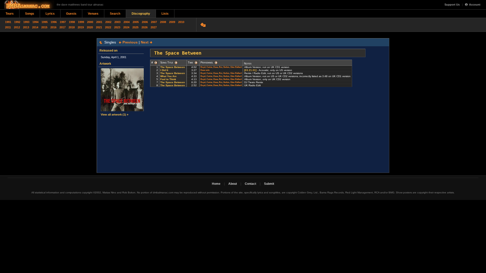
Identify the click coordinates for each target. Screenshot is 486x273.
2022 (108, 27)
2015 (44, 27)
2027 (154, 27)
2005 (136, 22)
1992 (17, 22)
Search (115, 13)
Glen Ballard (236, 67)
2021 (99, 27)
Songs (29, 13)
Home (216, 184)
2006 (145, 22)
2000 (90, 22)
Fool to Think (168, 79)
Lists (165, 13)
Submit (269, 184)
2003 (117, 22)
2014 (35, 27)
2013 (26, 27)
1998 (72, 22)
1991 (8, 22)
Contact (250, 184)
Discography (141, 13)
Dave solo (205, 70)
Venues (93, 13)
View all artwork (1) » (114, 114)
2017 (62, 27)
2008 (163, 22)
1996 (54, 22)
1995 (45, 22)
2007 (154, 22)
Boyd (203, 67)
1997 (63, 22)
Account (474, 4)
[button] (156, 62)
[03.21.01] (250, 70)
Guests (71, 13)
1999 (81, 22)
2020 (90, 27)
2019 (81, 27)
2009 (172, 22)
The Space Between (172, 67)
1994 (35, 22)
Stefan (226, 67)
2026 (144, 27)
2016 (53, 27)
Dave (215, 67)
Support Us (452, 4)
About (232, 184)
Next (145, 42)
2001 (99, 22)
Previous (130, 42)
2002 (108, 22)
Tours (10, 13)
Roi (220, 67)
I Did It (164, 70)
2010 (181, 22)
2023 (117, 27)
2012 (17, 27)
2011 (8, 27)
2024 (126, 27)
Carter (209, 67)
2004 (127, 22)
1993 (26, 22)
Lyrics (50, 13)
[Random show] (203, 25)
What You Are (168, 76)
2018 (72, 27)
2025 (135, 27)
